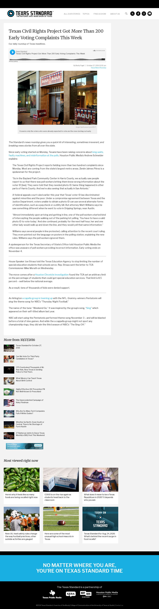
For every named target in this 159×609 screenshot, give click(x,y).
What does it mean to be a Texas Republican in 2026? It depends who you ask (99, 497)
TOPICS (86, 14)
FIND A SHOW (100, 14)
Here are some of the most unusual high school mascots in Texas (59, 536)
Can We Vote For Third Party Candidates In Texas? (27, 357)
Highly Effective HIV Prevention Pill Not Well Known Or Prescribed (30, 390)
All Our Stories (72, 14)
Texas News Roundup (98, 68)
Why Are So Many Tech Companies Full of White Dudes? (30, 412)
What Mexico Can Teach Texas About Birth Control (29, 379)
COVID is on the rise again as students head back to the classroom (58, 497)
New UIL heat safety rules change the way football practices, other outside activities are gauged (21, 536)
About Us (115, 14)
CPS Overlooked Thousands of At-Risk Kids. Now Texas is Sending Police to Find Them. (30, 369)
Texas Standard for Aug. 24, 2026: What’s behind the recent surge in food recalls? (100, 536)
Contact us (119, 605)
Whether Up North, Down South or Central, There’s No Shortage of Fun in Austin (30, 424)
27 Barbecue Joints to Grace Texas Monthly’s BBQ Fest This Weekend (30, 434)
